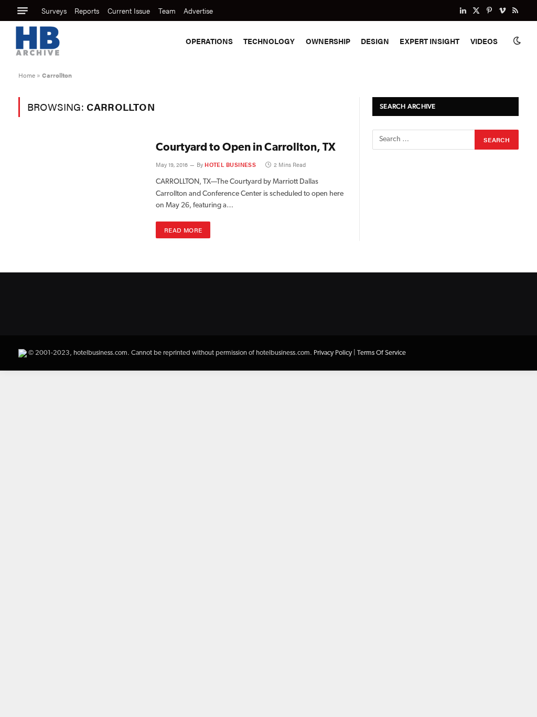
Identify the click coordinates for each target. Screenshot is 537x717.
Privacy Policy (333, 353)
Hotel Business (230, 164)
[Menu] (22, 10)
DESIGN (375, 41)
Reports (86, 10)
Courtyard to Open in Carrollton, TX (246, 147)
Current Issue (129, 10)
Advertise (198, 10)
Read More (183, 230)
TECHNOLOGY (269, 41)
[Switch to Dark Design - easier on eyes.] (516, 41)
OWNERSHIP (328, 41)
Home (26, 75)
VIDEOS (484, 41)
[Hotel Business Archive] (38, 41)
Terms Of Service (381, 353)
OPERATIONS (209, 41)
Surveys (54, 10)
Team (167, 10)
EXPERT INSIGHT (429, 41)
